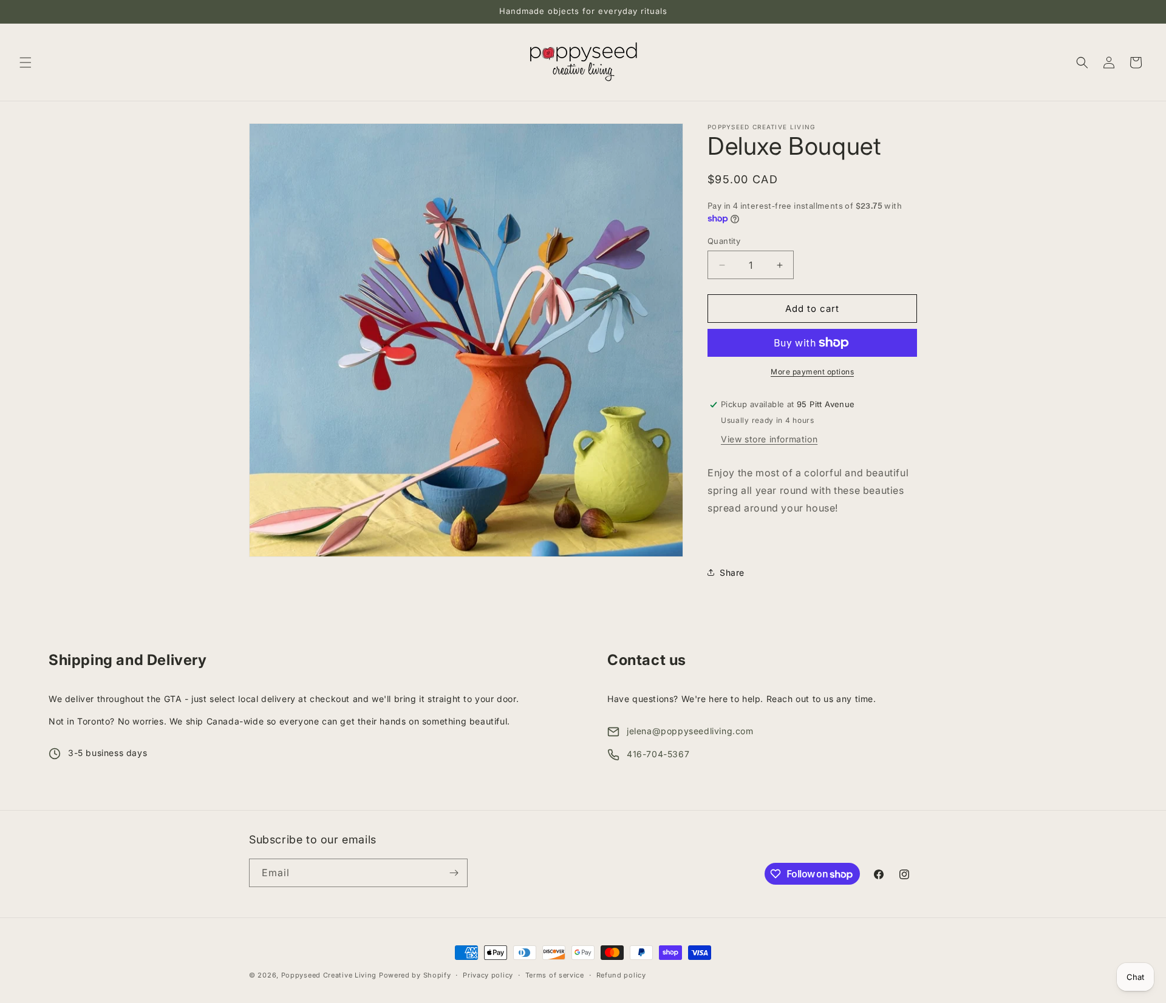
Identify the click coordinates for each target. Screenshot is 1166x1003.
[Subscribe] (453, 873)
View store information (769, 439)
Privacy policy (488, 975)
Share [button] (732, 572)
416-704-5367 (658, 754)
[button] (25, 62)
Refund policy (621, 975)
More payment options (812, 371)
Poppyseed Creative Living (329, 975)
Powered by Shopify (415, 975)
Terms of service (554, 975)
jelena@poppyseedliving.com (690, 731)
